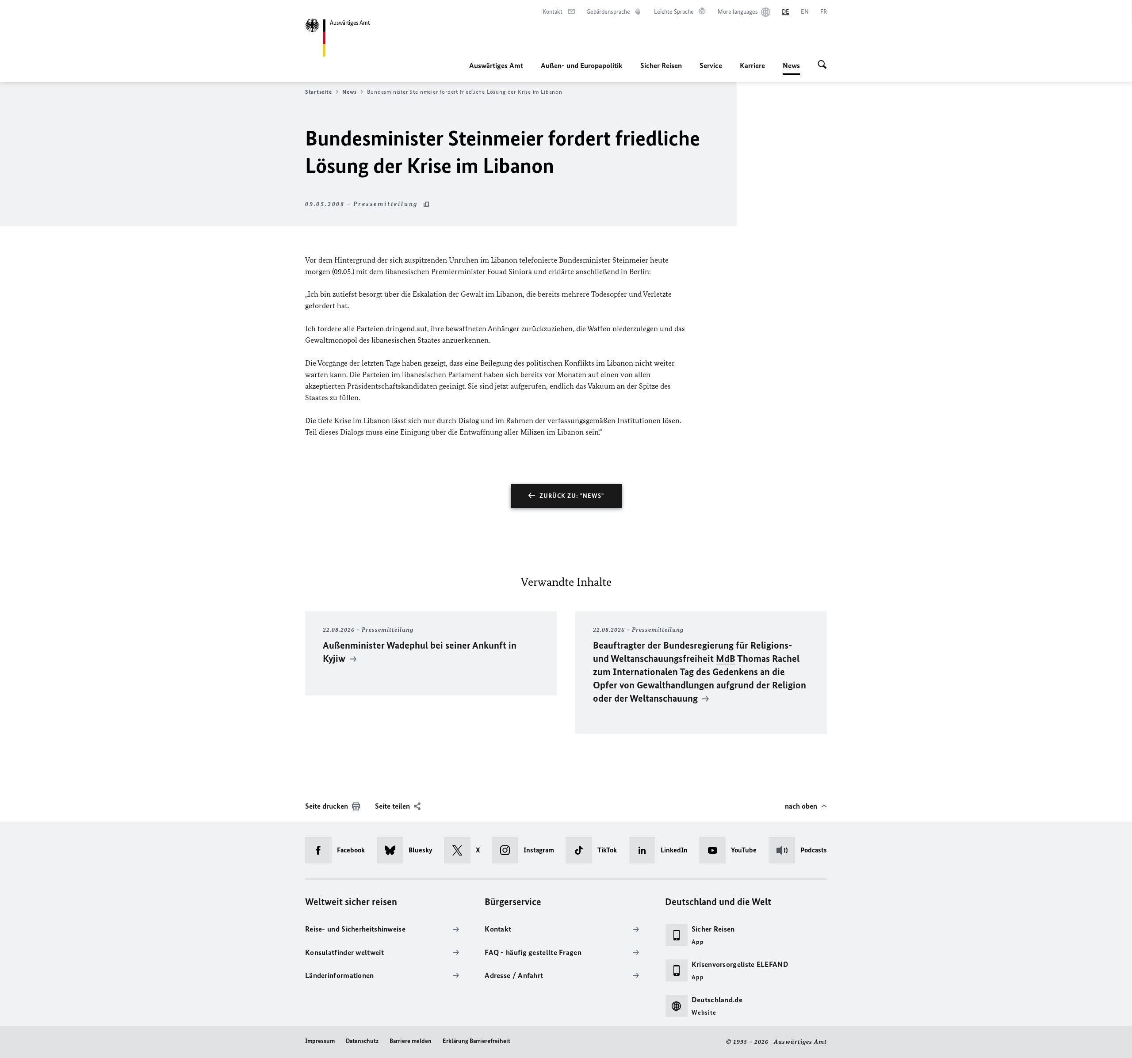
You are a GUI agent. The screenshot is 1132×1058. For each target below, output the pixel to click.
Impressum (320, 1041)
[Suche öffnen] (822, 65)
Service (711, 65)
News (791, 68)
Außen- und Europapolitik (582, 65)
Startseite (318, 91)
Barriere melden (411, 1041)
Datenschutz (362, 1041)
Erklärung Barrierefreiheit (476, 1041)
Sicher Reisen (661, 65)
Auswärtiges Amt (496, 65)
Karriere (752, 65)
